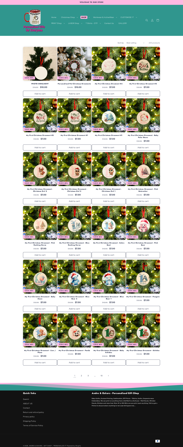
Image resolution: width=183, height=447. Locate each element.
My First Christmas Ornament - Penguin (143, 297)
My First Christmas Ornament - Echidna (143, 351)
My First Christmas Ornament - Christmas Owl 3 (40, 190)
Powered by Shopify (74, 446)
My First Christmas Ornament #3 (143, 84)
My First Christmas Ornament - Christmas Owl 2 (74, 190)
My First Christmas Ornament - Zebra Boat (108, 244)
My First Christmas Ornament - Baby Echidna (108, 352)
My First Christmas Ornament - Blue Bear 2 (74, 298)
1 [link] (74, 375)
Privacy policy (28, 416)
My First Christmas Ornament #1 (74, 135)
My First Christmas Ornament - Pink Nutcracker (143, 190)
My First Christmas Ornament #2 (40, 135)
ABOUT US (27, 403)
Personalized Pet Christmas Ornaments (74, 84)
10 (101, 376)
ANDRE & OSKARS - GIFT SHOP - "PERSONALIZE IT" (48, 446)
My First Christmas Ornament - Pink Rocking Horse (40, 244)
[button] (69, 17)
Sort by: (121, 43)
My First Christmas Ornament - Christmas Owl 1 (109, 190)
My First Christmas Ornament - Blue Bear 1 (109, 298)
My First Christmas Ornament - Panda (74, 351)
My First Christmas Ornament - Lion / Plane (40, 352)
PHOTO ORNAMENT (40, 84)
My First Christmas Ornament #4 (109, 84)
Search (26, 399)
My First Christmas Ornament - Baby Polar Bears (143, 136)
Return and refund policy (33, 412)
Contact (26, 408)
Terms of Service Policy (33, 425)
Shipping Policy (29, 421)
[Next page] (108, 375)
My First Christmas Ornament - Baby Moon (40, 298)
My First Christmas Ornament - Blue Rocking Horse (74, 244)
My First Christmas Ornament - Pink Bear (143, 244)
